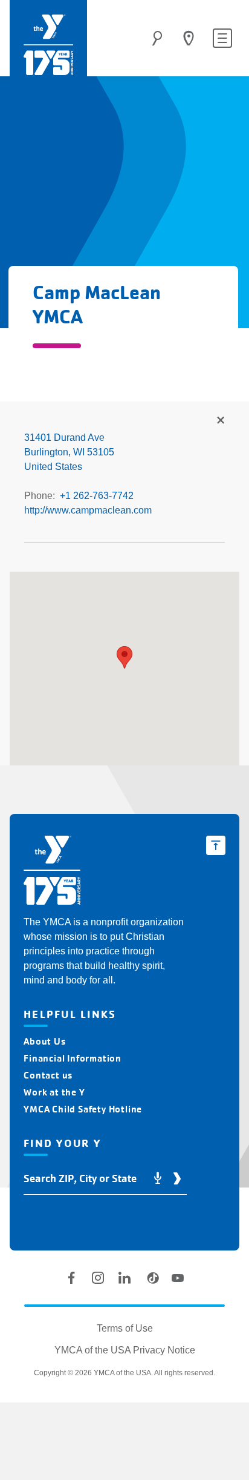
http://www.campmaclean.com (88, 510)
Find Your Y (188, 38)
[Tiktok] (151, 1278)
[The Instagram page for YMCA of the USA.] (98, 1278)
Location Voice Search (157, 1178)
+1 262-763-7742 (97, 496)
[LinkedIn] (124, 1278)
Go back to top (215, 845)
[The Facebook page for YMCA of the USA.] (71, 1278)
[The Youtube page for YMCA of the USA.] (178, 1278)
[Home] (48, 45)
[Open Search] (157, 38)
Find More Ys (220, 421)
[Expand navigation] (222, 38)
